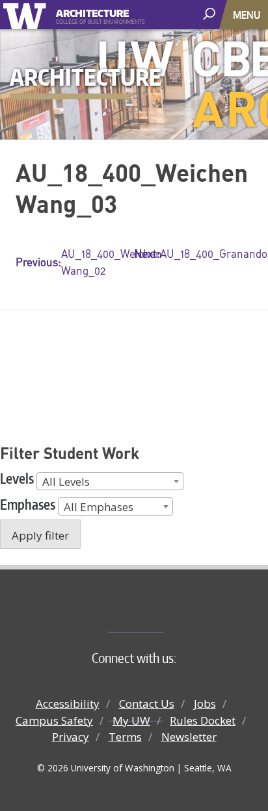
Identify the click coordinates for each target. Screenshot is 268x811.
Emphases (27, 504)
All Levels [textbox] (66, 481)
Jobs (205, 703)
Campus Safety (54, 720)
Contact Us (146, 703)
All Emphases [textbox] (98, 506)
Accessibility (68, 703)
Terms (125, 736)
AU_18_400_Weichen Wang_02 (75, 261)
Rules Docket (202, 720)
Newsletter (189, 736)
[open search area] (210, 14)
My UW (131, 720)
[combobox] (109, 481)
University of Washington (27, 14)
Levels (17, 478)
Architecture (92, 11)
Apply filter (40, 535)
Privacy (70, 736)
